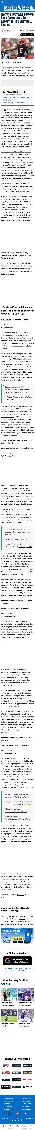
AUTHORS (26, 1106)
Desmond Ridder (7, 338)
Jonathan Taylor (7, 448)
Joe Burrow (12, 711)
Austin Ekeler (19, 123)
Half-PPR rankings (19, 263)
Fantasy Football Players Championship (16, 152)
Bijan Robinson (17, 346)
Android (4, 921)
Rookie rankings (26, 266)
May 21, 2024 (26, 819)
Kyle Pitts (20, 895)
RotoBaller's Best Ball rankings (18, 220)
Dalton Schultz (7, 745)
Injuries (11, 274)
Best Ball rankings (23, 268)
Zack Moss (8, 556)
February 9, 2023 (25, 547)
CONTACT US (9, 1098)
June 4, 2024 (9, 400)
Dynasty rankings (22, 271)
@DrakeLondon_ (24, 390)
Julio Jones (27, 359)
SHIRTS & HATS (8, 1104)
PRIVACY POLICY (9, 1109)
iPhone (22, 919)
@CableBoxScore (28, 34)
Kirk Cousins (6, 320)
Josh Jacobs (21, 601)
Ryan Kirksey (28, 30)
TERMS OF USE (26, 1109)
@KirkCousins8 (10, 390)
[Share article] (2, 34)
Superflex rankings (8, 268)
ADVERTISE (26, 1098)
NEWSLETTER (26, 1101)
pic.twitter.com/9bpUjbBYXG (16, 539)
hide (22, 92)
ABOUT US (9, 1106)
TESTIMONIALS (8, 1101)
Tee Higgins (5, 608)
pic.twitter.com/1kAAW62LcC (16, 812)
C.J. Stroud (23, 779)
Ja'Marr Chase (28, 701)
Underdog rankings (8, 271)
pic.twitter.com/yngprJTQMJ (16, 392)
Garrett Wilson (22, 738)
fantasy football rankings (11, 255)
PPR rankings (6, 263)
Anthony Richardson (24, 440)
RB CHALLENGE (26, 1104)
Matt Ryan (18, 359)
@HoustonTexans (14, 809)
